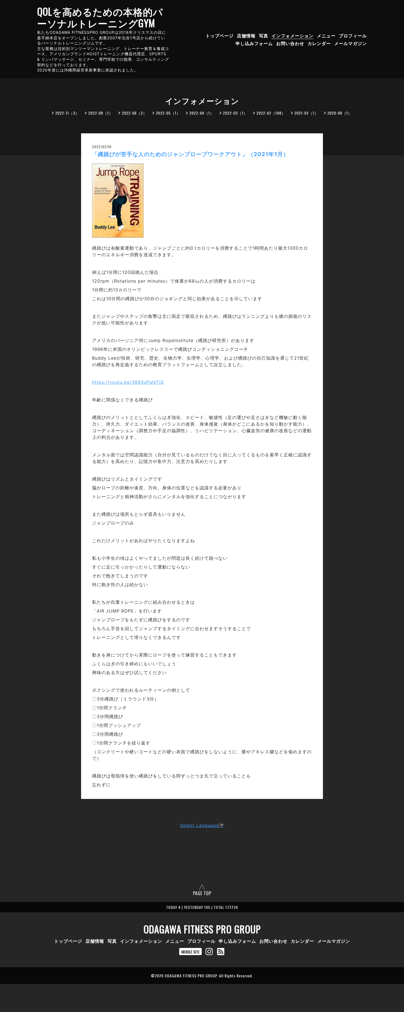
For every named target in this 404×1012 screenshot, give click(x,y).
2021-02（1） (306, 113)
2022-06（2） (134, 113)
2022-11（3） (67, 113)
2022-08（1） (100, 113)
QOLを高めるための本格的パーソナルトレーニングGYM (100, 17)
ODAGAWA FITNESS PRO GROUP (202, 929)
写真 (263, 35)
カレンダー (319, 43)
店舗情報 (246, 35)
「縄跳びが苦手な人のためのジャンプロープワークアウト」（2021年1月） (190, 154)
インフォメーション (293, 35)
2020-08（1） (339, 113)
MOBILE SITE (190, 952)
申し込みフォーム (254, 43)
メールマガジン (350, 43)
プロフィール (353, 35)
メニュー (326, 35)
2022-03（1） (235, 113)
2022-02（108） (271, 113)
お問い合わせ (290, 43)
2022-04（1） (201, 113)
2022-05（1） (168, 113)
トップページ (220, 35)
